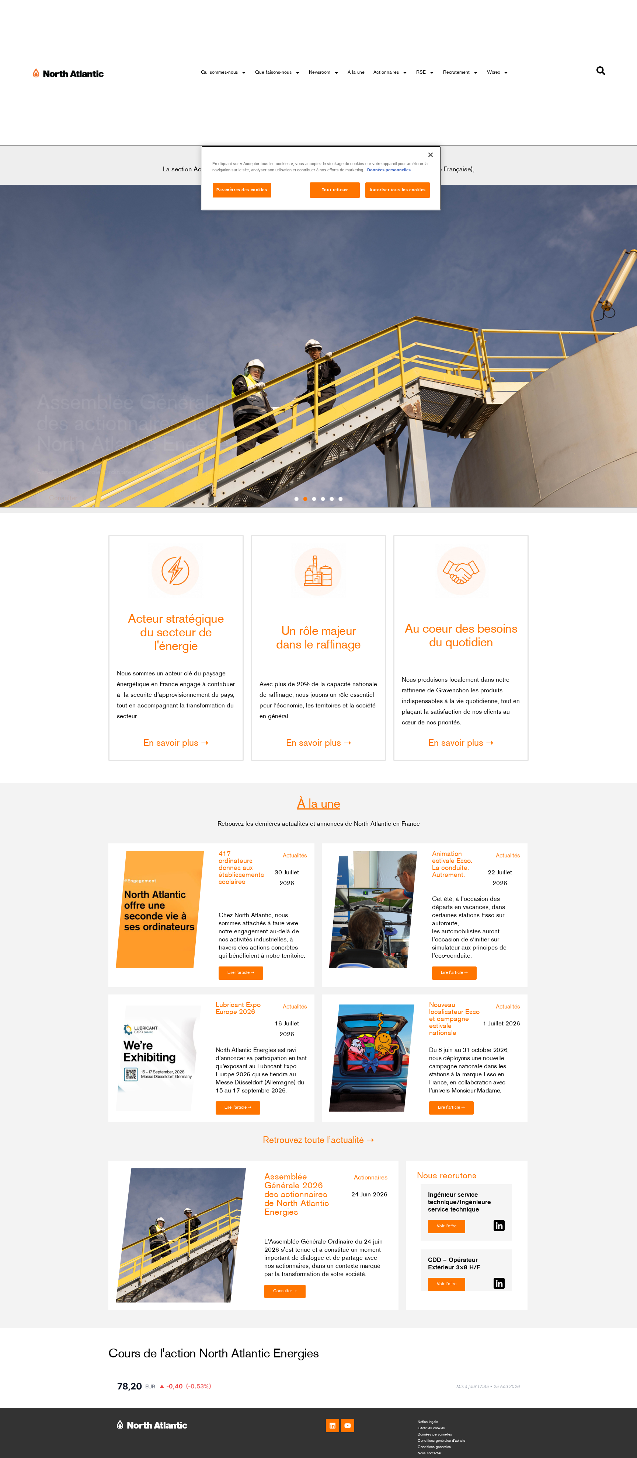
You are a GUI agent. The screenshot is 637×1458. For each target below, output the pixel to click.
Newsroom (319, 72)
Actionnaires (386, 72)
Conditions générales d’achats (441, 1441)
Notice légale (428, 1422)
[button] (297, 499)
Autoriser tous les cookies (397, 190)
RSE (421, 72)
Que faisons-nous (273, 72)
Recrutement (456, 72)
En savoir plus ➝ (176, 743)
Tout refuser (335, 190)
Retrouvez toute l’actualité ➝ (318, 1140)
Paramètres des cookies (241, 190)
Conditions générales (434, 1447)
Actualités (295, 856)
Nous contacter (429, 1453)
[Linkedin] (332, 1425)
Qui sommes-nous (219, 72)
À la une (356, 72)
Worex (493, 72)
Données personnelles (435, 1434)
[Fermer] (430, 155)
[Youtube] (347, 1425)
